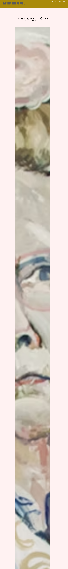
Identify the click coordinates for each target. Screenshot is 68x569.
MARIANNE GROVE (14, 3)
